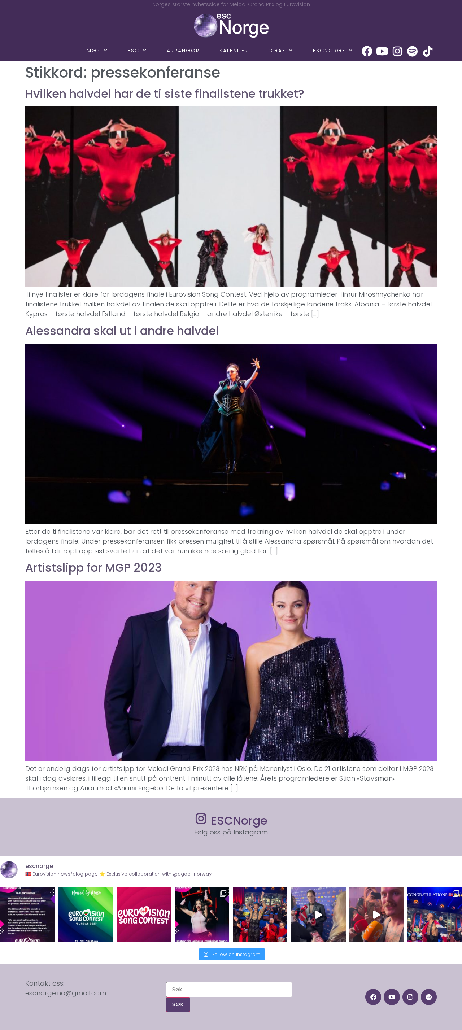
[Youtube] (382, 51)
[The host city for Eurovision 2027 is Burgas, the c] (85, 914)
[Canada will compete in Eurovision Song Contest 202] (144, 914)
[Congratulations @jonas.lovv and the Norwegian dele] (434, 914)
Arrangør (183, 50)
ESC (133, 50)
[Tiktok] (427, 51)
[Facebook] (367, 51)
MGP (93, 50)
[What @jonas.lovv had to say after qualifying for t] (376, 914)
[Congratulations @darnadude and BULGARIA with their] (202, 914)
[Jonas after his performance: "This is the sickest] (260, 914)
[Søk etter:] (229, 989)
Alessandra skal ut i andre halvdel (122, 331)
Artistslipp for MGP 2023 (93, 567)
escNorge (329, 50)
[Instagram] (397, 51)
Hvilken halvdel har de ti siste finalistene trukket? (164, 94)
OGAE (277, 50)
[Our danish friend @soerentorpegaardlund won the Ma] (318, 914)
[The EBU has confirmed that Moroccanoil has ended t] (27, 914)
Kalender (233, 50)
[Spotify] (412, 51)
